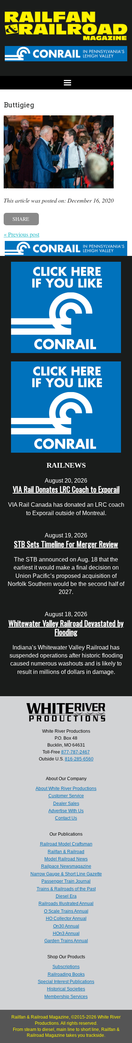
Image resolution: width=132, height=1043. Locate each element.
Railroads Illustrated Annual (66, 903)
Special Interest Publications (66, 981)
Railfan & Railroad (66, 851)
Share (20, 218)
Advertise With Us (66, 810)
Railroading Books (66, 974)
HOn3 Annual (66, 933)
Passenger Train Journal (66, 881)
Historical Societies (66, 989)
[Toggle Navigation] (66, 82)
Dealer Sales (66, 803)
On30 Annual (66, 926)
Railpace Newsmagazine (66, 866)
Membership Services (66, 996)
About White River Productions (66, 788)
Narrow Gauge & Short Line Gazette (66, 874)
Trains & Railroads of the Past (66, 888)
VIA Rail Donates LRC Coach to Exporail (66, 489)
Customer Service (66, 795)
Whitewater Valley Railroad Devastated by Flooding (66, 627)
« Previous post (21, 234)
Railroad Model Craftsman (66, 844)
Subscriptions (66, 966)
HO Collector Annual (66, 918)
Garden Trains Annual (66, 940)
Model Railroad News (66, 859)
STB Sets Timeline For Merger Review (66, 543)
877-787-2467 (75, 752)
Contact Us (66, 818)
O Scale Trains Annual (66, 911)
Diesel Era (66, 896)
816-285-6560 (79, 759)
